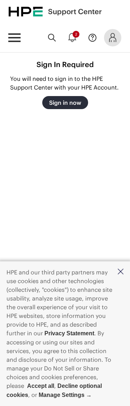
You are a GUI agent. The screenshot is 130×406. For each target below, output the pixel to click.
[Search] (52, 37)
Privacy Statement (69, 333)
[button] (121, 272)
